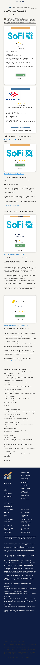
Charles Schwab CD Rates (8, 529)
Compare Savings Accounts (25, 473)
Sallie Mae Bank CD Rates (8, 531)
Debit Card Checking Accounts (25, 512)
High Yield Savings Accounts (25, 475)
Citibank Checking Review (25, 528)
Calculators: (6, 499)
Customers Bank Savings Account (26, 492)
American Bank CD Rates (8, 526)
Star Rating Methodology (8, 493)
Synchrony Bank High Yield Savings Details (16, 325)
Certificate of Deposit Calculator (9, 503)
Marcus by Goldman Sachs (25, 495)
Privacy (5, 490)
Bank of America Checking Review (26, 526)
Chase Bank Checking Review (25, 521)
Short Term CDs (6, 512)
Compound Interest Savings (25, 476)
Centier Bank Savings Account (25, 488)
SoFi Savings (23, 498)
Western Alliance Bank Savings (26, 499)
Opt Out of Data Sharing (8, 496)
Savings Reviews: (24, 482)
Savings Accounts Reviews (25, 479)
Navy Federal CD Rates (7, 532)
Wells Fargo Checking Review (25, 525)
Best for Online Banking (24, 516)
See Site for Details (9, 69)
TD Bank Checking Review (25, 529)
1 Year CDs (5, 513)
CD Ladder (5, 516)
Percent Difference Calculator (8, 505)
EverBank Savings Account (25, 494)
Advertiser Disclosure (34, 8)
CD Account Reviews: (8, 519)
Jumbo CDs (5, 515)
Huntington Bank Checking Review (26, 532)
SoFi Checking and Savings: (11, 139)
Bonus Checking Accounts (25, 513)
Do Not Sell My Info (7, 494)
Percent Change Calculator (8, 506)
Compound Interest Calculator (8, 500)
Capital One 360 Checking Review (26, 524)
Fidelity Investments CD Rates (8, 528)
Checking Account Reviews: (27, 519)
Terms (5, 489)
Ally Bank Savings (24, 484)
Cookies (5, 492)
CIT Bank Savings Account (25, 491)
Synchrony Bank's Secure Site (11, 360)
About (5, 487)
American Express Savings (25, 485)
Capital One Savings (24, 487)
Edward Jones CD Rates (7, 522)
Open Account (20, 75)
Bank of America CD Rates (8, 525)
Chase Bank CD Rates (7, 524)
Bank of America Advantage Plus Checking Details (20, 107)
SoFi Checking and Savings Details (14, 174)
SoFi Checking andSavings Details (21, 47)
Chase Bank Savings (24, 489)
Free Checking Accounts (24, 515)
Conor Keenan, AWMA (11, 18)
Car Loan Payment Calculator (8, 502)
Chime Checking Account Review (26, 522)
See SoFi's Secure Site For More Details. (11, 205)
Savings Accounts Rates (24, 478)
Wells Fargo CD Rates (7, 521)
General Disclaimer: (7, 543)
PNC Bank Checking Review (25, 531)
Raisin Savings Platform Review (26, 496)
